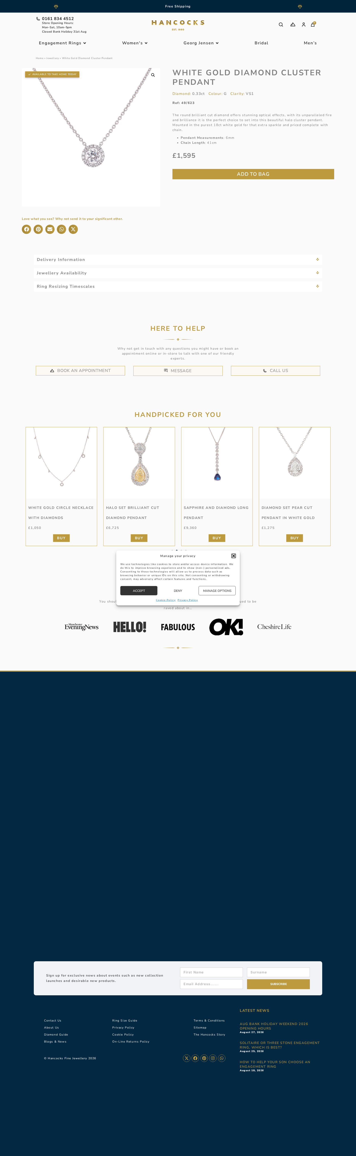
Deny (178, 591)
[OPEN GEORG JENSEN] (217, 43)
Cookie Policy (166, 600)
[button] (234, 556)
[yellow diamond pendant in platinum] (139, 463)
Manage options (217, 591)
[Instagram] (213, 1058)
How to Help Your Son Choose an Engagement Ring (275, 1064)
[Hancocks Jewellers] (178, 25)
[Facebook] (195, 1058)
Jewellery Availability (62, 273)
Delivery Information (61, 259)
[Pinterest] (204, 1058)
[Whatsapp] (221, 1058)
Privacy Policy (188, 600)
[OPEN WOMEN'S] (146, 43)
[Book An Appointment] (292, 24)
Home (39, 58)
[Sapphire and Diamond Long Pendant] (217, 463)
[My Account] (304, 24)
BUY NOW (253, 174)
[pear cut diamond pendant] (295, 463)
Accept (139, 591)
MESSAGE (181, 371)
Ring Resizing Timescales (66, 286)
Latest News (254, 1010)
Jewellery (52, 58)
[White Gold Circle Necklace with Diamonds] (61, 463)
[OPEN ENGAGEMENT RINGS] (85, 43)
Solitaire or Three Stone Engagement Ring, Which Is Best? (280, 1045)
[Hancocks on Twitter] (186, 1058)
